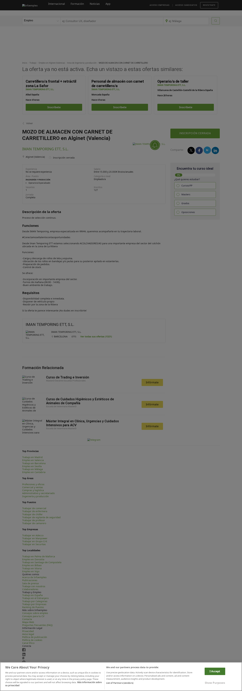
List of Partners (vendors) (119, 682)
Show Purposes (215, 683)
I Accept (215, 671)
